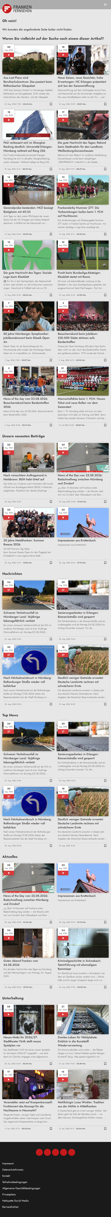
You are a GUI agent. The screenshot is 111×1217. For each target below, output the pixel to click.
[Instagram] (47, 1152)
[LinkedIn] (63, 1152)
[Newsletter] (71, 1152)
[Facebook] (39, 1152)
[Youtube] (55, 1152)
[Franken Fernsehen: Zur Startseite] (17, 8)
